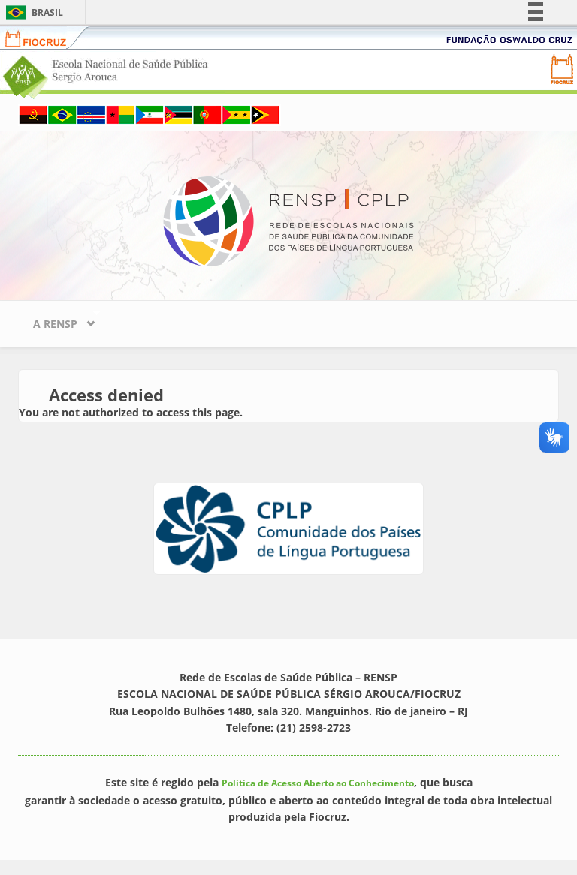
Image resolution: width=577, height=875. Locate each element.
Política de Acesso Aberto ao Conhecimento (318, 783)
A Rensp (47, 320)
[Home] (288, 220)
